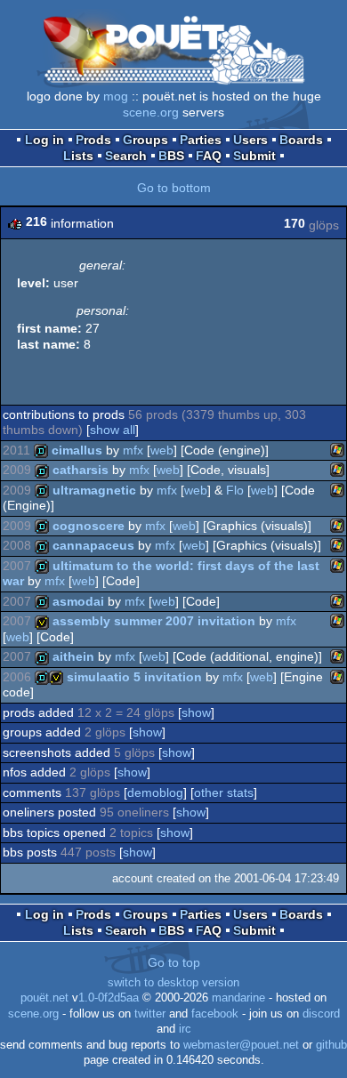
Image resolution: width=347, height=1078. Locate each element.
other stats (224, 792)
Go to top (174, 962)
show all (112, 429)
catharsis (80, 470)
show (196, 712)
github (331, 1045)
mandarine (238, 998)
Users (250, 140)
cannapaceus (93, 545)
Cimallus (77, 450)
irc (185, 1029)
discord (321, 1014)
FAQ (209, 156)
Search (126, 156)
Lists (78, 156)
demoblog (155, 792)
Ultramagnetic (94, 490)
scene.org (151, 112)
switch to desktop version (173, 983)
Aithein (73, 656)
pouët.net (44, 998)
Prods (93, 140)
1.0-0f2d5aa (108, 998)
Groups (145, 140)
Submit (254, 156)
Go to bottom (174, 188)
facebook (214, 1014)
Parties (201, 140)
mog (115, 96)
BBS (171, 156)
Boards (301, 140)
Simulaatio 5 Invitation (134, 677)
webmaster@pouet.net (241, 1045)
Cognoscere (88, 526)
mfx (133, 450)
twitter (149, 1014)
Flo (235, 490)
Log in (44, 140)
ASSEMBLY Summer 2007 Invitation (153, 621)
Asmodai (78, 601)
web (162, 450)
